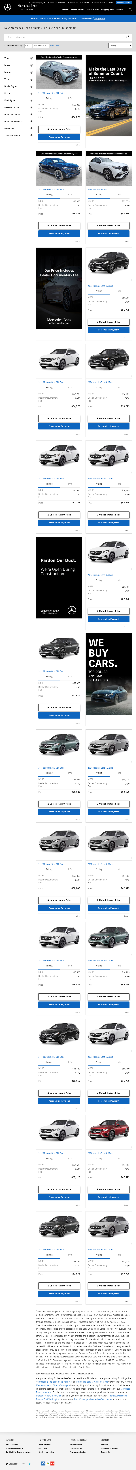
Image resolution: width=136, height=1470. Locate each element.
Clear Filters (54, 45)
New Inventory (12, 1444)
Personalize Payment (59, 137)
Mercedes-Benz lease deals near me (54, 1382)
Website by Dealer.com (12, 1464)
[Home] (7, 7)
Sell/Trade (43, 1448)
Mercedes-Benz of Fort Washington (53, 1385)
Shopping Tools (107, 9)
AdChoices (25, 1464)
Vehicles (65, 9)
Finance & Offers (77, 9)
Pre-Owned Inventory (14, 1448)
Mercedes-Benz (40, 45)
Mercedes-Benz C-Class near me (92, 1382)
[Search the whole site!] (130, 9)
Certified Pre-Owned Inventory (18, 1452)
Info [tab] (70, 98)
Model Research (45, 1444)
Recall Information (46, 1452)
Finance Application (78, 1452)
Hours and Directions (109, 1448)
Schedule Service (124, 3)
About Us (120, 9)
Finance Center (76, 1448)
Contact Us (105, 1452)
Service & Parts (92, 9)
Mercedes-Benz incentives (48, 1395)
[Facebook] (43, 1463)
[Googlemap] (48, 1463)
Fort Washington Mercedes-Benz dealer (93, 1399)
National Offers (76, 1444)
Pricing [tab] (49, 98)
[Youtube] (52, 1463)
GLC (26, 45)
